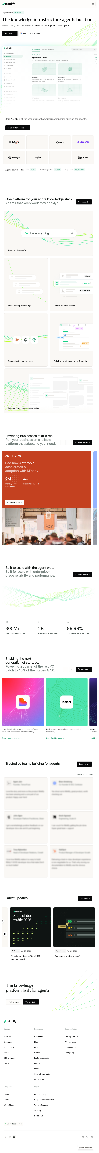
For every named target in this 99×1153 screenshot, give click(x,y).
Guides (37, 1053)
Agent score (39, 1079)
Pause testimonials (85, 774)
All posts (84, 898)
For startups (83, 669)
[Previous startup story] (65, 669)
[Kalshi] (37, 142)
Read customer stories (16, 128)
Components (70, 1047)
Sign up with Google (31, 33)
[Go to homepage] (8, 3)
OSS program (9, 1058)
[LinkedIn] (91, 1137)
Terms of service (41, 1105)
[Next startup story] (71, 669)
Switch (7, 1053)
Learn (6, 1063)
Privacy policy (40, 1094)
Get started (9, 33)
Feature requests (41, 1058)
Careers (7, 1094)
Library (37, 1063)
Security (37, 1110)
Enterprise (8, 1042)
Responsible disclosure (44, 1100)
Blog (36, 1042)
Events (7, 1100)
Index (36, 1069)
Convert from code (42, 1074)
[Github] (83, 1137)
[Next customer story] (69, 442)
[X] (14, 157)
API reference (70, 1042)
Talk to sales (13, 1002)
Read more (83, 764)
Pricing (37, 1047)
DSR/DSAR (38, 1116)
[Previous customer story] (63, 442)
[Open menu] (93, 4)
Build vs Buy (9, 1047)
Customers (38, 1037)
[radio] (5, 1137)
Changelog (69, 1053)
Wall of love (9, 1105)
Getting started (71, 1037)
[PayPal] (14, 142)
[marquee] (59, 169)
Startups (7, 1037)
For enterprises (81, 442)
